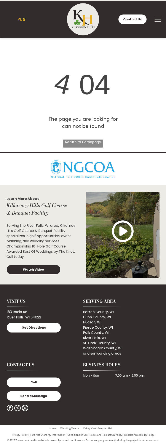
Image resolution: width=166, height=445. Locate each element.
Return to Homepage (83, 142)
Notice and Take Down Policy (105, 434)
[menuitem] (54, 428)
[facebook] (10, 408)
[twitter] (17, 408)
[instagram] (25, 408)
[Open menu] (158, 19)
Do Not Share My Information (48, 434)
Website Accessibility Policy (139, 434)
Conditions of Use (77, 434)
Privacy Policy (19, 434)
